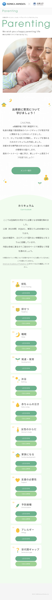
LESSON (26, 293)
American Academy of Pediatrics (14, 264)
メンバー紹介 (26, 170)
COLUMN (26, 298)
